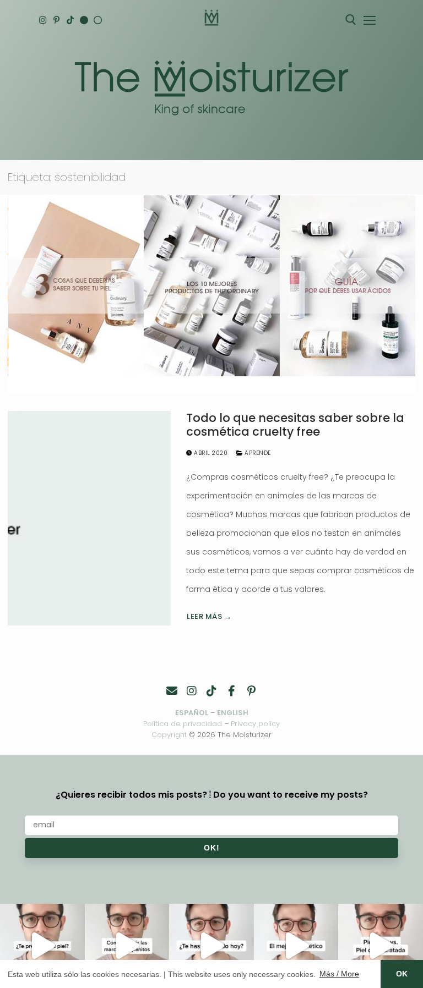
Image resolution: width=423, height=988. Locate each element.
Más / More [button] (339, 973)
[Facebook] (231, 691)
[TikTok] (70, 20)
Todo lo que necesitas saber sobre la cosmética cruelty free (295, 425)
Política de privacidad (182, 723)
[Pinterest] (56, 20)
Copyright (169, 734)
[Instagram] (42, 20)
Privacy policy (255, 723)
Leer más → (209, 616)
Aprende (257, 453)
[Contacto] (172, 691)
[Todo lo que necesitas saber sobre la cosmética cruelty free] (89, 518)
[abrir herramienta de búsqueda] (350, 19)
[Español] (98, 20)
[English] (84, 20)
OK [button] (402, 973)
